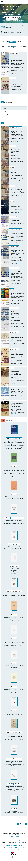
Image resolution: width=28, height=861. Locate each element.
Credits (20, 845)
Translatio (13, 205)
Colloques (7, 41)
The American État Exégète (18, 389)
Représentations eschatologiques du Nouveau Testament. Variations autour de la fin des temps (17, 374)
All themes (4, 39)
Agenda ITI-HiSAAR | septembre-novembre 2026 (16, 151)
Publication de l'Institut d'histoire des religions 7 (14, 569)
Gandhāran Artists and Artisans (14, 547)
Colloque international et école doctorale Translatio (17, 404)
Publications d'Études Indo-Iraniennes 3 (14, 497)
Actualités (9, 39)
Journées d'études (18, 44)
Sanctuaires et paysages (14, 735)
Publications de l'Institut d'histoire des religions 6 (14, 666)
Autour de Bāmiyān (14, 811)
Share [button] (15, 823)
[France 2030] (25, 20)
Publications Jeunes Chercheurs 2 (14, 786)
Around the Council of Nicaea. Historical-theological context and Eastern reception (14, 469)
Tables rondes (23, 46)
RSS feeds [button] (22, 823)
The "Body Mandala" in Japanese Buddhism (16, 85)
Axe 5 (3, 41)
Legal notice (14, 845)
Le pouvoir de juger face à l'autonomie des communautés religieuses (17, 295)
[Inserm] (23, 19)
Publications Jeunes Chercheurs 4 (14, 641)
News (4, 27)
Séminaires (16, 46)
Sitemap (8, 845)
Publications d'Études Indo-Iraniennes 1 (14, 689)
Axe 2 (17, 39)
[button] (18, 824)
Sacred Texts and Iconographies (14, 594)
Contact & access (15, 836)
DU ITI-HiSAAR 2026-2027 (17, 189)
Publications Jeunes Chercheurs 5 (14, 520)
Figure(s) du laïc (15, 220)
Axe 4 (24, 39)
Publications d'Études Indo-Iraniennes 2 (14, 617)
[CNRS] (20, 19)
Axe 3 (21, 39)
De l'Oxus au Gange (14, 713)
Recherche (4, 46)
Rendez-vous (10, 46)
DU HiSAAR (19, 41)
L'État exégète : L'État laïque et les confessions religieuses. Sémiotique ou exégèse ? (17, 355)
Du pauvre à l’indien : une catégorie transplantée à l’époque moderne (17, 337)
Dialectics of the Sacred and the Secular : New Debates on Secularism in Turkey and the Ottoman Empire (17, 253)
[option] (14, 135)
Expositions (11, 44)
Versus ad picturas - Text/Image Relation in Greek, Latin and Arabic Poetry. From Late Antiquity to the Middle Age (14, 442)
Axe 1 (14, 39)
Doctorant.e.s (4, 44)
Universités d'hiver (5, 49)
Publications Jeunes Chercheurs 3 (14, 761)
